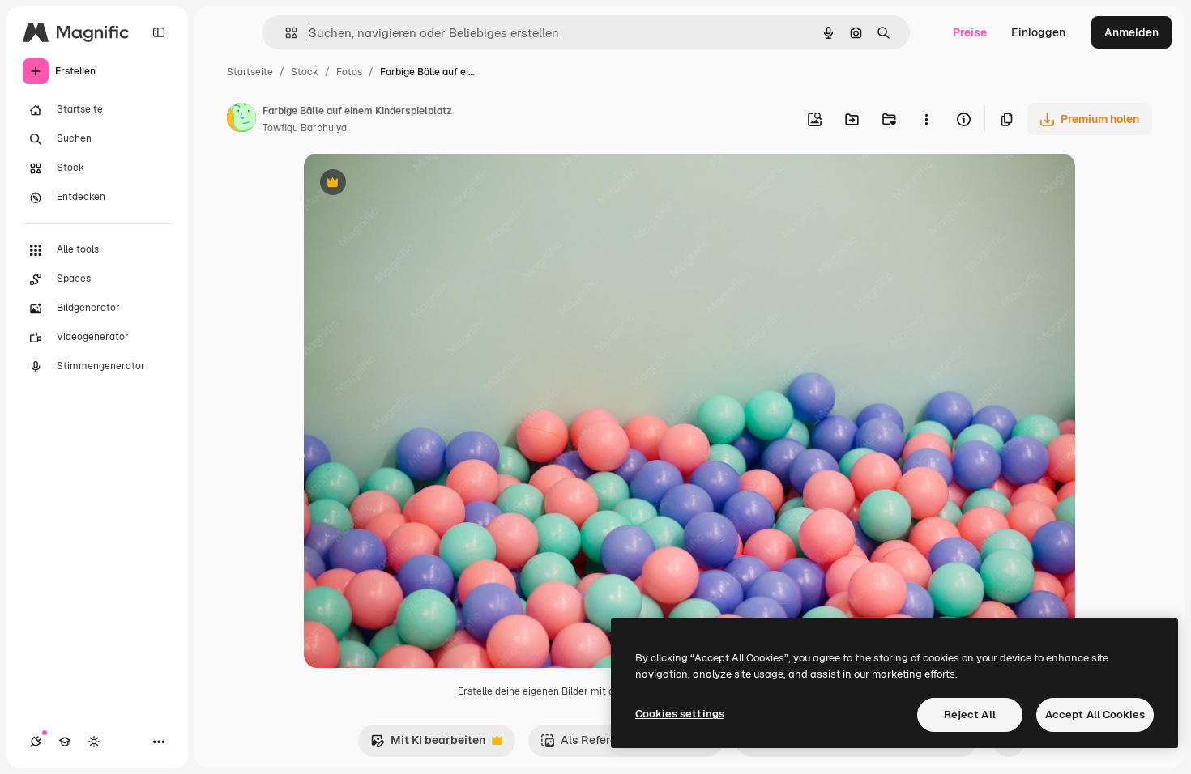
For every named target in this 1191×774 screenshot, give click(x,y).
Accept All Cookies (1095, 714)
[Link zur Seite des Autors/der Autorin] (241, 120)
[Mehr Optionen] (926, 119)
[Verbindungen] (36, 742)
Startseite (250, 72)
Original (407, 184)
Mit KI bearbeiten (427, 744)
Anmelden (1131, 32)
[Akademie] (65, 742)
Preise (970, 32)
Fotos (349, 72)
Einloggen (1038, 32)
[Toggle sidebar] (159, 32)
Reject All (970, 714)
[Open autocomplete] (285, 33)
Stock (304, 72)
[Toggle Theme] (94, 742)
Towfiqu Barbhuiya (305, 127)
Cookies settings (679, 714)
